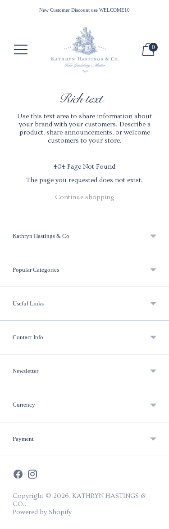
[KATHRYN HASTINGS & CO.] (85, 49)
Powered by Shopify (42, 512)
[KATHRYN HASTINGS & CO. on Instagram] (32, 475)
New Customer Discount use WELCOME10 (84, 10)
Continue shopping (84, 197)
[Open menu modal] (20, 49)
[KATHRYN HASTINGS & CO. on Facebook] (18, 475)
